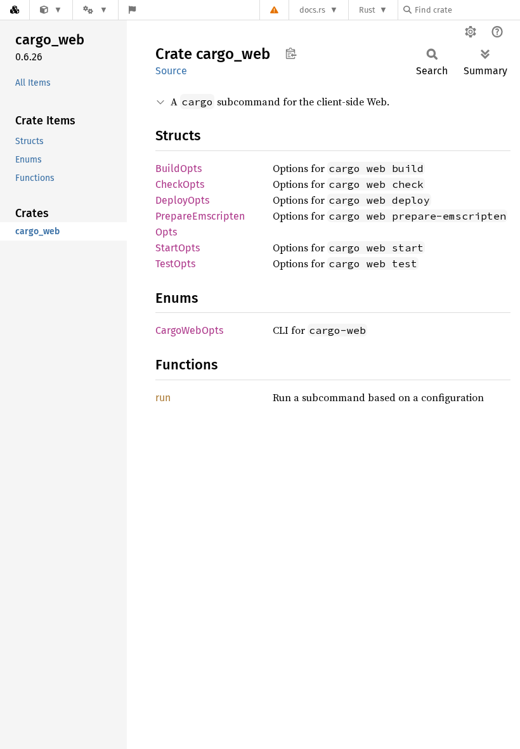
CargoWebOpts (189, 330)
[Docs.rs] (14, 10)
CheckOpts (179, 184)
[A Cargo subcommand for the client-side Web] (51, 10)
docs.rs (312, 10)
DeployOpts (182, 200)
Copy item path (290, 53)
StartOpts (177, 248)
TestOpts (175, 264)
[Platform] (95, 10)
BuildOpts (178, 168)
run (163, 398)
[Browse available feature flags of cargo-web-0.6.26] (132, 10)
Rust (367, 10)
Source (171, 71)
